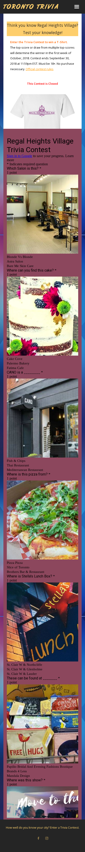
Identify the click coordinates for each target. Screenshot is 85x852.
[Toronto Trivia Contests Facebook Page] (38, 838)
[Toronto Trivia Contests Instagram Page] (46, 838)
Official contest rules (39, 69)
